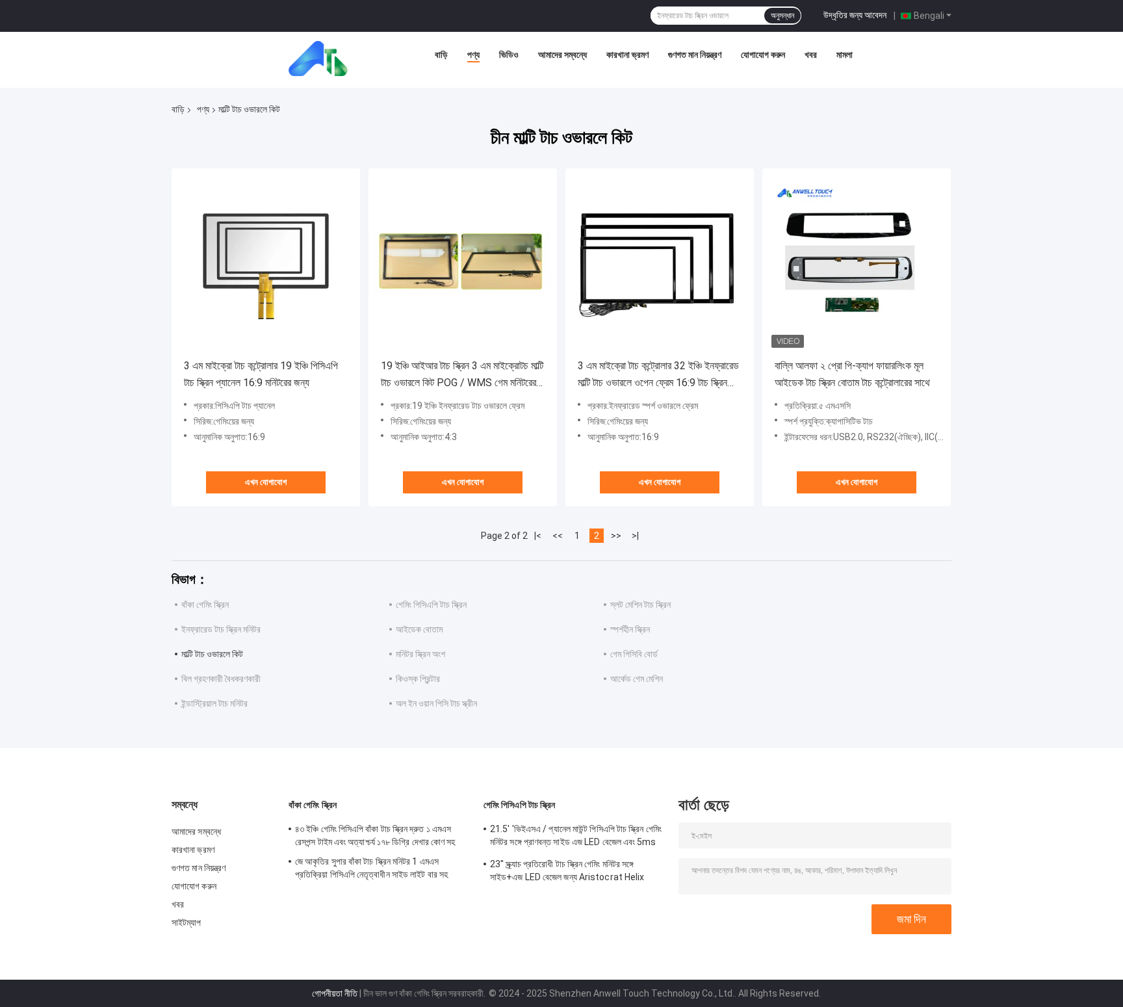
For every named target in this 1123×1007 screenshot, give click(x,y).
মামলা (844, 54)
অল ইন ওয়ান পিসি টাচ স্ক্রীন (436, 703)
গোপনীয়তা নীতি (334, 993)
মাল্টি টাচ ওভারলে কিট (212, 654)
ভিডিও (509, 54)
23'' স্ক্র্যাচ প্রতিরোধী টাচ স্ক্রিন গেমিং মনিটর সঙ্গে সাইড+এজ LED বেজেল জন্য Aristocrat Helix (567, 870)
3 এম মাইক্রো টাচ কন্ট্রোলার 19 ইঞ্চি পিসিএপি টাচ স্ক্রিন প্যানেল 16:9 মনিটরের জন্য (261, 374)
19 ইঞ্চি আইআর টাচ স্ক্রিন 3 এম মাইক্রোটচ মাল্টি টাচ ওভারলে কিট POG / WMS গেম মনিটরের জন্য (462, 375)
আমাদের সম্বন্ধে (562, 54)
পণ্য (473, 54)
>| (635, 535)
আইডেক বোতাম (419, 629)
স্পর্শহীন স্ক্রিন (630, 629)
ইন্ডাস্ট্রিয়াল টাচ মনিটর (214, 703)
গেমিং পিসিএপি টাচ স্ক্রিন (431, 604)
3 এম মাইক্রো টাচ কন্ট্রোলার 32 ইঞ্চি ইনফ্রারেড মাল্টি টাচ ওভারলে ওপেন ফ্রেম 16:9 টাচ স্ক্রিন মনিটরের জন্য (658, 375)
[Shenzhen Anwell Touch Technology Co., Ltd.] (322, 57)
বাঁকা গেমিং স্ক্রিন (205, 604)
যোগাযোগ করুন (763, 54)
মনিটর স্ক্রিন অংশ (420, 654)
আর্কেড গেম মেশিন (636, 679)
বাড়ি (441, 54)
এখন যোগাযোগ (266, 482)
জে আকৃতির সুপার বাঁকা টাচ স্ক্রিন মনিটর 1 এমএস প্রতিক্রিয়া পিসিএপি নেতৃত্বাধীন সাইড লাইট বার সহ (371, 868)
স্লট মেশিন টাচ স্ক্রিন (640, 604)
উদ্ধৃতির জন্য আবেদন (854, 15)
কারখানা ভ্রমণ (627, 54)
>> (616, 535)
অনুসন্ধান (782, 15)
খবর (811, 54)
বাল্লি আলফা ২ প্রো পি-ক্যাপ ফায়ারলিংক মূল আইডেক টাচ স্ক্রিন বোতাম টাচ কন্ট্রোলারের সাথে (852, 374)
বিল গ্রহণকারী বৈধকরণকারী (221, 679)
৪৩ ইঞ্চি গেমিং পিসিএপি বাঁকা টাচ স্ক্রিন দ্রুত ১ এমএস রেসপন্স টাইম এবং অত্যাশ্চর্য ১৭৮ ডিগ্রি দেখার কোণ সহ (375, 835)
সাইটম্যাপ (186, 922)
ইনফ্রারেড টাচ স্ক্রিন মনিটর (221, 629)
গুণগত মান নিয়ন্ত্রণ (694, 54)
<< (557, 535)
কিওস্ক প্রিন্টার (418, 679)
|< (537, 535)
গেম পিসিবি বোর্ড (634, 654)
